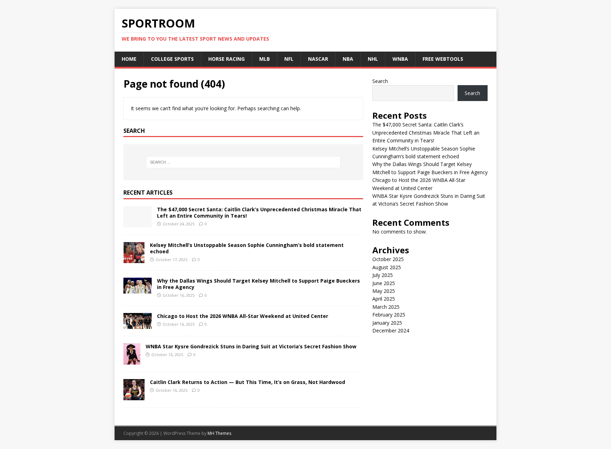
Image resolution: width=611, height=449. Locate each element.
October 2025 (388, 259)
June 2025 (383, 283)
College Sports (172, 58)
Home (129, 58)
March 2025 (386, 306)
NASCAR (318, 58)
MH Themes (219, 433)
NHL (373, 58)
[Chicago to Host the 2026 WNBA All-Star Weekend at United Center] (137, 324)
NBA (348, 58)
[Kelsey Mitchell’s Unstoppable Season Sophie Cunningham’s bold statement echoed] (134, 259)
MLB (264, 58)
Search (380, 81)
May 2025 (383, 291)
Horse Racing (226, 58)
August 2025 (386, 267)
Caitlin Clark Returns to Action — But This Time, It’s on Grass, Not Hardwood (247, 382)
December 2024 (390, 330)
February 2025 (388, 314)
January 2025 (387, 322)
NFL (288, 58)
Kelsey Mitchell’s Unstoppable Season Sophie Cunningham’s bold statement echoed (247, 248)
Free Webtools (443, 58)
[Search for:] (243, 162)
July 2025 (382, 275)
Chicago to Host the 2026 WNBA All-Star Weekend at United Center (242, 316)
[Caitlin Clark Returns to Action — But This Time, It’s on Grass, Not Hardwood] (134, 396)
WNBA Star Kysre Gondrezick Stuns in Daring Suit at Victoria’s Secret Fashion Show (251, 346)
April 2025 (383, 298)
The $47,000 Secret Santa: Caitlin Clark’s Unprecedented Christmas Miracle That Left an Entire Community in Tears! (259, 212)
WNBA (400, 58)
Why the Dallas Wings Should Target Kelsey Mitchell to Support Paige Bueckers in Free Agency (258, 283)
